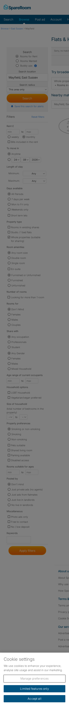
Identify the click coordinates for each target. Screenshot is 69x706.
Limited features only (34, 688)
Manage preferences (34, 678)
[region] (34, 679)
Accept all (34, 698)
